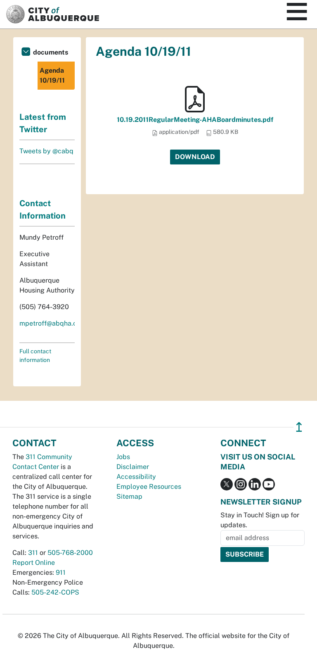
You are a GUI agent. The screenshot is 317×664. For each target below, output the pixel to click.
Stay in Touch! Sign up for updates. (259, 520)
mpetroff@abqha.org (51, 323)
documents (50, 52)
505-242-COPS (55, 592)
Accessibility (136, 477)
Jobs (123, 457)
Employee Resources (148, 486)
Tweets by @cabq (46, 151)
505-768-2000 (70, 553)
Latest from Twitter (42, 123)
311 (33, 553)
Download (195, 157)
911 (61, 572)
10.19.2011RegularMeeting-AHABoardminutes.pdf (195, 120)
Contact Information (42, 209)
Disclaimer (132, 467)
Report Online (33, 562)
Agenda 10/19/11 (52, 75)
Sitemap (129, 496)
